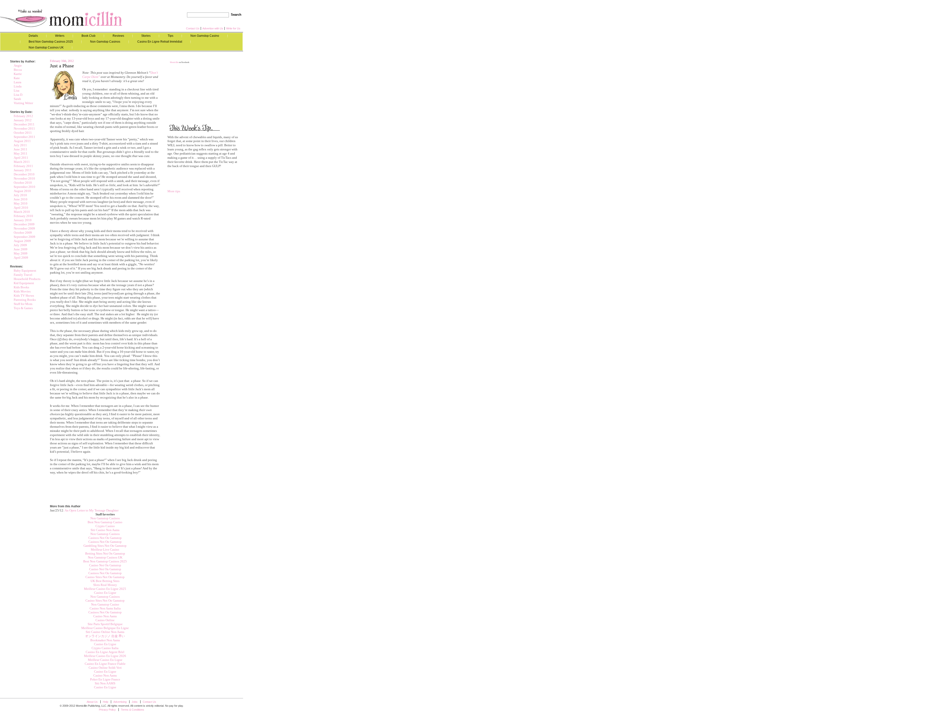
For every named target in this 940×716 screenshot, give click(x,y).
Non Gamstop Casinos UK (46, 47)
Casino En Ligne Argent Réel (105, 652)
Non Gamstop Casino (204, 35)
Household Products (27, 279)
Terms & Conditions (132, 709)
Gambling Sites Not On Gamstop (105, 545)
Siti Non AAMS (105, 683)
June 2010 (20, 199)
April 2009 (21, 257)
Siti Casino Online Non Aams (105, 632)
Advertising (120, 701)
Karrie (18, 74)
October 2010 (23, 182)
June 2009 (20, 249)
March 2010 (22, 212)
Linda (18, 86)
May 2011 (20, 153)
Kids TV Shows (24, 295)
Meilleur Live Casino (105, 549)
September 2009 (24, 237)
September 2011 (24, 137)
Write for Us (233, 28)
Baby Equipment (25, 270)
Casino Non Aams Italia (105, 608)
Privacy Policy (107, 709)
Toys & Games (23, 308)
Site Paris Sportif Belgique (105, 624)
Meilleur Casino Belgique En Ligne (105, 628)
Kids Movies (22, 291)
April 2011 (21, 157)
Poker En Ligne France (105, 679)
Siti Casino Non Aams (105, 530)
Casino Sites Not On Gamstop (105, 577)
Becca (18, 70)
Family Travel (23, 275)
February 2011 (23, 166)
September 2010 (24, 187)
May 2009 (20, 253)
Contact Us (193, 28)
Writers (59, 35)
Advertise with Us (212, 28)
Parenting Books (25, 300)
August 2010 (22, 191)
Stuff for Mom (23, 304)
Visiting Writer (23, 103)
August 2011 (22, 141)
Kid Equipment (24, 283)
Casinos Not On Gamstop (105, 538)
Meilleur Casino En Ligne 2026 (105, 656)
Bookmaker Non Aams (105, 640)
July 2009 (20, 245)
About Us (92, 701)
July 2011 (20, 145)
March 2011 (22, 162)
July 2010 (20, 195)
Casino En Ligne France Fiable (105, 664)
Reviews (118, 35)
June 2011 (20, 149)
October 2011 (23, 132)
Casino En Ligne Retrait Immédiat (159, 41)
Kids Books (21, 287)
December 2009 (24, 224)
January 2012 (23, 120)
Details (33, 35)
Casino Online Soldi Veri (105, 667)
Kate (17, 78)
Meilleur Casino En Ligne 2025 (105, 589)
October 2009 (23, 232)
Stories (146, 35)
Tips (170, 35)
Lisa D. (18, 95)
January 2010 (23, 220)
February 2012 (23, 116)
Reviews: (16, 266)
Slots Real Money (105, 585)
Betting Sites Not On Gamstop (105, 553)
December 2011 (24, 124)
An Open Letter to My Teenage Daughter (91, 510)
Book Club (88, 35)
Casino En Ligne (105, 593)
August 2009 (22, 241)
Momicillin (61, 18)
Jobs (135, 701)
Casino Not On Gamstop (105, 565)
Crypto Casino (105, 526)
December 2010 (24, 174)
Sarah (17, 99)
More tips (173, 191)
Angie (18, 65)
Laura (17, 82)
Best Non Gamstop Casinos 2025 (51, 41)
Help (105, 701)
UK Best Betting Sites (105, 581)
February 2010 (23, 216)
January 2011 (23, 170)
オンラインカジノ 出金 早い (105, 636)
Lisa (16, 90)
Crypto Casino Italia (105, 648)
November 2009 (24, 228)
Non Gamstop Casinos (105, 41)
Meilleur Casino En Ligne (105, 660)
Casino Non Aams (105, 616)
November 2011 (24, 128)
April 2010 (21, 207)
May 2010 (20, 203)
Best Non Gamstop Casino (105, 522)
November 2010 (24, 178)
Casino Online (105, 620)
